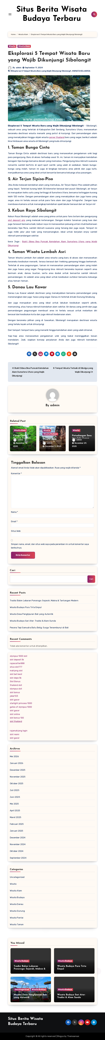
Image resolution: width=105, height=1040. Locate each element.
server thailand (56, 137)
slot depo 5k (15, 678)
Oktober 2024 (16, 851)
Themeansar (73, 1036)
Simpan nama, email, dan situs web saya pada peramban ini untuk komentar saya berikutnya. (50, 546)
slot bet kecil (16, 674)
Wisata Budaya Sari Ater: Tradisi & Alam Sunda (33, 621)
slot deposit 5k (17, 659)
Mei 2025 (14, 804)
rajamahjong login (18, 730)
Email (14, 521)
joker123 (14, 696)
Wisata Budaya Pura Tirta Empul (25, 607)
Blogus (60, 1036)
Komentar (16, 473)
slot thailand (16, 721)
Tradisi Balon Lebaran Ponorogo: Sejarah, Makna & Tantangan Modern (44, 600)
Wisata (12, 46)
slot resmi (14, 734)
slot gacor (14, 699)
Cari (12, 570)
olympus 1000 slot (18, 656)
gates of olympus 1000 (21, 707)
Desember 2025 (17, 770)
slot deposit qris (16, 220)
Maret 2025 (15, 817)
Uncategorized (17, 877)
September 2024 (18, 858)
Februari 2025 (17, 824)
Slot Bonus (15, 681)
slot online (15, 714)
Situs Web (15, 531)
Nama (14, 512)
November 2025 (17, 777)
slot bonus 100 (17, 718)
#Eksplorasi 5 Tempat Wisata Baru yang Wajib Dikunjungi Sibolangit (40, 71)
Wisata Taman (17, 924)
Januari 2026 (16, 763)
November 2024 (18, 844)
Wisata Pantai (16, 918)
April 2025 (15, 810)
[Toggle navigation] (10, 14)
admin (18, 68)
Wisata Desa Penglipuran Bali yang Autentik (31, 614)
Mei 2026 (14, 756)
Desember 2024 (17, 837)
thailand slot (16, 685)
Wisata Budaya (50, 434)
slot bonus (15, 692)
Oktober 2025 (16, 783)
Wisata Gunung (17, 911)
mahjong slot (16, 670)
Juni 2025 (15, 797)
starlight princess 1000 (21, 703)
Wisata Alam (24, 46)
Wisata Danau (16, 904)
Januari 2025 (16, 831)
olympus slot (16, 689)
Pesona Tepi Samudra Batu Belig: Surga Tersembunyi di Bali (39, 627)
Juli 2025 (14, 790)
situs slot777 (16, 667)
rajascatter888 (17, 663)
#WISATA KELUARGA (81, 71)
